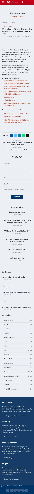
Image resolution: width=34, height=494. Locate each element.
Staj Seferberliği (9, 97)
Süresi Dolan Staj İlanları (18, 376)
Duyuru (13, 22)
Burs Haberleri (18, 320)
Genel (18, 342)
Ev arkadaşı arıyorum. (17, 212)
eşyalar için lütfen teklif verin (13, 277)
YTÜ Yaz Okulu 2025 (17, 258)
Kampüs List (18, 359)
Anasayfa (4, 22)
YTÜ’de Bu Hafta (9, 100)
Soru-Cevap (18, 367)
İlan (18, 350)
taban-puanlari (18, 380)
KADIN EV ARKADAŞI (8, 285)
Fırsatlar (18, 333)
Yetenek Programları (18, 389)
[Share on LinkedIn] (19, 135)
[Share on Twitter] (15, 135)
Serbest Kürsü (18, 363)
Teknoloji (18, 385)
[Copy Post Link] (27, 135)
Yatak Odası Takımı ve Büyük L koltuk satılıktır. (16, 292)
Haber (18, 346)
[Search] (31, 2)
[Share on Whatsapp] (23, 135)
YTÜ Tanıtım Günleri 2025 (17, 250)
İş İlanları (18, 354)
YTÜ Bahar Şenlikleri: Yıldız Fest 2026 (17, 231)
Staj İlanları (18, 372)
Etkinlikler (18, 329)
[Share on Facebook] (11, 135)
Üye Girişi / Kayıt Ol (17, 16)
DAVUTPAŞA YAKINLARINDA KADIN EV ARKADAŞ (16, 307)
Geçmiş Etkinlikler (18, 337)
